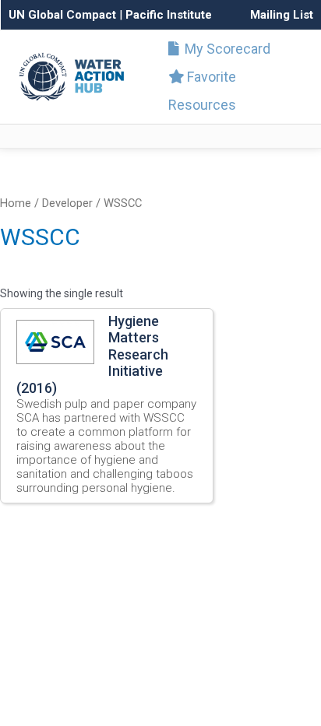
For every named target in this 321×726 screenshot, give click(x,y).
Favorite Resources (202, 90)
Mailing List (281, 15)
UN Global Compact (62, 15)
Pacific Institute (168, 15)
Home (15, 203)
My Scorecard (226, 48)
